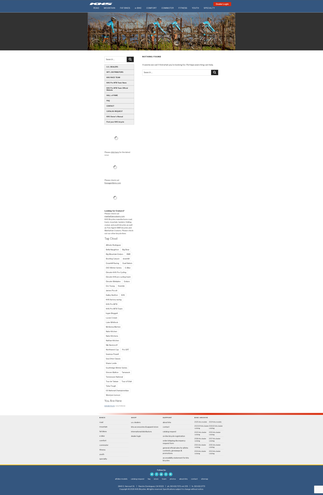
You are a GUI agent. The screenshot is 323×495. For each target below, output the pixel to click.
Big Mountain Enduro (114, 254)
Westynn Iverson (113, 395)
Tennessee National (114, 377)
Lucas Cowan (111, 318)
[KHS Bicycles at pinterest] (170, 474)
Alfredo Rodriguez (113, 245)
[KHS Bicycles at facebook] (156, 474)
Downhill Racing (112, 263)
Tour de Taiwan (112, 381)
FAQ (108, 101)
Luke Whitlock (112, 322)
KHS (123, 295)
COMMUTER (168, 8)
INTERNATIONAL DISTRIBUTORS (141, 431)
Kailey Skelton (112, 295)
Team (164, 479)
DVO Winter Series (114, 268)
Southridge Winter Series (116, 368)
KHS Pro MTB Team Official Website (117, 89)
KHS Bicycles (109, 406)
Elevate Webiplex (113, 281)
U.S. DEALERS (112, 67)
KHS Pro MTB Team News (116, 83)
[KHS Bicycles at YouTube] (161, 474)
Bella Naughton (112, 250)
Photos (173, 479)
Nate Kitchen (111, 331)
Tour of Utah (127, 381)
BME (129, 254)
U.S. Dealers (136, 422)
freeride (121, 286)
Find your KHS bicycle (115, 122)
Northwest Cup (112, 350)
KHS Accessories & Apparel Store (144, 427)
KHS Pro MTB (111, 304)
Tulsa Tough (111, 386)
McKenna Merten (113, 327)
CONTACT (110, 106)
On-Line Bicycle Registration (174, 436)
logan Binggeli (112, 313)
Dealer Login (222, 4)
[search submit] (214, 72)
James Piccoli (111, 290)
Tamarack (126, 372)
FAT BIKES (125, 8)
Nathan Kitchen (112, 340)
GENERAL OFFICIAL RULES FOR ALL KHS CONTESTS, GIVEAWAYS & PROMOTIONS (175, 450)
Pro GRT (125, 350)
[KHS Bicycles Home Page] (101, 4)
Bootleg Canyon (112, 259)
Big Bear (125, 250)
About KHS (167, 422)
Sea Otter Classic (113, 359)
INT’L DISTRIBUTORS (114, 72)
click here (115, 152)
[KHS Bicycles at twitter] (152, 474)
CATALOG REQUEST (114, 111)
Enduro (127, 281)
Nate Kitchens (112, 336)
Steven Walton (112, 372)
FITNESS (182, 8)
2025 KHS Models (200, 422)
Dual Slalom (127, 263)
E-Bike (127, 268)
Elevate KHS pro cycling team (118, 277)
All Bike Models (121, 479)
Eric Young (110, 286)
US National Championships (117, 390)
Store (156, 479)
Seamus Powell (112, 354)
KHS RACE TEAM (113, 77)
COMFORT (151, 8)
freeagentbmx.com (112, 183)
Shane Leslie (111, 363)
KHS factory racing (114, 300)
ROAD (96, 8)
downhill (126, 259)
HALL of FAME (112, 95)
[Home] (91, 8)
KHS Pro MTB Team (114, 309)
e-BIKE (138, 8)
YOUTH (195, 8)
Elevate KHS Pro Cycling (116, 272)
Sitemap (204, 479)
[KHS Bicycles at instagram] (166, 474)
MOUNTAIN (109, 8)
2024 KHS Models (215, 422)
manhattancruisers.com (114, 216)
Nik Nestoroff (112, 345)
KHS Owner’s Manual (114, 117)
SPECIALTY (209, 8)
